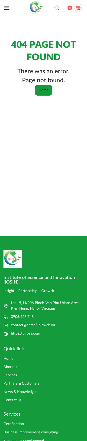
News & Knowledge (19, 392)
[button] (56, 7)
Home (43, 90)
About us (10, 367)
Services (10, 375)
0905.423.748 (22, 317)
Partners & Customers (21, 383)
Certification (13, 424)
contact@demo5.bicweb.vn (33, 325)
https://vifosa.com (25, 333)
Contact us (12, 400)
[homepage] (36, 8)
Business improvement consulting (30, 432)
